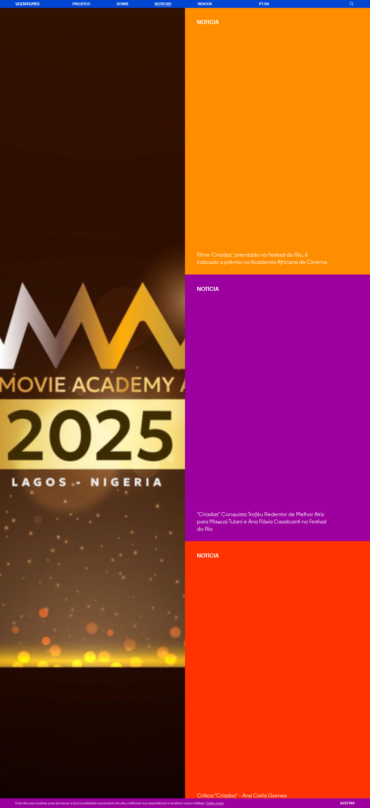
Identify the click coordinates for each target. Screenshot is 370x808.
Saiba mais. (215, 803)
